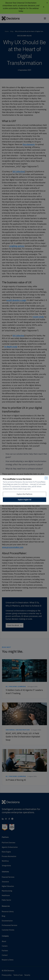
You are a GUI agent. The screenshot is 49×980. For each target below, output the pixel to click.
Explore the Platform (24, 494)
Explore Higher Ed (24, 500)
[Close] (46, 478)
